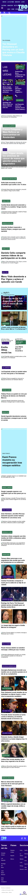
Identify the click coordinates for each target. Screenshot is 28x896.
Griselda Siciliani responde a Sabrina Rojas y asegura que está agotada (13, 229)
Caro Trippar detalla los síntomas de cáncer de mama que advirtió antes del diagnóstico (14, 158)
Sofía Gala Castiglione (9, 178)
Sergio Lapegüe (7, 487)
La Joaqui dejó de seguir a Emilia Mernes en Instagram (13, 626)
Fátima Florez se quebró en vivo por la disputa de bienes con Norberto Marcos (14, 396)
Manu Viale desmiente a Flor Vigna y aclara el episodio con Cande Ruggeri (13, 280)
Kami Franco (6, 453)
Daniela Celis (5, 248)
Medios (17, 2)
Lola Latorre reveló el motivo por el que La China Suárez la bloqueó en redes (13, 828)
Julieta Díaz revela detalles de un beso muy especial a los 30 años (13, 760)
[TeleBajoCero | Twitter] (4, 13)
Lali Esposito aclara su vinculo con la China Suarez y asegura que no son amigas (20, 108)
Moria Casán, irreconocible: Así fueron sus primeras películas (7, 90)
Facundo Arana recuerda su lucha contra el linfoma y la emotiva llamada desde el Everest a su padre (13, 718)
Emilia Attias (5, 343)
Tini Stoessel (6, 40)
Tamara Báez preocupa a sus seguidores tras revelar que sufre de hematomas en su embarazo (13, 560)
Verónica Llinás (7, 532)
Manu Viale (5, 272)
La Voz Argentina (8, 295)
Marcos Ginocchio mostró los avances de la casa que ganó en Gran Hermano (12, 784)
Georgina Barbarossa (9, 666)
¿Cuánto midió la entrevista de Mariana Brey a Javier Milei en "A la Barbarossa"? (14, 328)
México (10, 892)
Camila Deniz (6, 201)
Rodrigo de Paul (7, 599)
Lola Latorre (6, 822)
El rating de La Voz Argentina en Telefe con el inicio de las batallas (13, 302)
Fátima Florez (6, 390)
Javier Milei (5, 323)
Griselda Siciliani (7, 223)
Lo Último (10, 2)
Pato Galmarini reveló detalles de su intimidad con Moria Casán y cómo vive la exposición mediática (14, 694)
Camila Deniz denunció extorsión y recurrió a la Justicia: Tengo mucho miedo (13, 207)
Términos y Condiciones (5, 887)
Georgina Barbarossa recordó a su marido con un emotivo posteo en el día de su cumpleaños (14, 672)
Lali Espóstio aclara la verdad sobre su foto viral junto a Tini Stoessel (14, 373)
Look (23, 2)
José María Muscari (19, 342)
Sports (26, 864)
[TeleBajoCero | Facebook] (1, 13)
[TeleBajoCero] (7, 838)
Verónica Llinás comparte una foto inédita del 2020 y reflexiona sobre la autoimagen (13, 538)
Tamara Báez (6, 554)
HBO (25, 857)
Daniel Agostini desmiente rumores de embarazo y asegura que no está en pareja (14, 418)
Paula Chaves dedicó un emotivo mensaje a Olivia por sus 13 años (13, 649)
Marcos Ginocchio (8, 777)
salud (5, 149)
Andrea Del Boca (19, 67)
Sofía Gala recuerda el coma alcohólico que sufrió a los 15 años (13, 183)
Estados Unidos (5, 892)
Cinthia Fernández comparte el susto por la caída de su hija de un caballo (13, 583)
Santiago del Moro (7, 98)
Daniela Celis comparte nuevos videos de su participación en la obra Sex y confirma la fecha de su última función (13, 258)
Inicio (4, 2)
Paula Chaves (6, 643)
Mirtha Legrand (7, 800)
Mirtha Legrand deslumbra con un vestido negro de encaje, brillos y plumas (13, 806)
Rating (21, 866)
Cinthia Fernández (8, 576)
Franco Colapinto (9, 125)
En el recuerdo (6, 82)
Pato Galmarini (6, 688)
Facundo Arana (7, 710)
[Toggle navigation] (2, 8)
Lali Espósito (19, 100)
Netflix (26, 850)
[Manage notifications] (24, 892)
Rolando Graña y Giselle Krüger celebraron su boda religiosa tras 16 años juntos (14, 739)
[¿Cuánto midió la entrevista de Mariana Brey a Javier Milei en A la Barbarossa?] (14, 318)
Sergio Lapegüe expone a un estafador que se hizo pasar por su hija (13, 493)
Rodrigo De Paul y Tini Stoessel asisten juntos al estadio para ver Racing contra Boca (13, 605)
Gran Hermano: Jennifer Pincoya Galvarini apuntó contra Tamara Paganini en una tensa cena (12, 516)
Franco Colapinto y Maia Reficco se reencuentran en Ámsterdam (12, 133)
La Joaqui (5, 621)
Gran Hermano (6, 509)
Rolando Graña (7, 733)
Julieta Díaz (5, 755)
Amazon (22, 869)
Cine (25, 860)
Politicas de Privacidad (6, 890)
